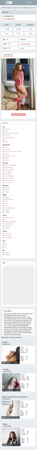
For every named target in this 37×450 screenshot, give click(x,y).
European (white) (25, 44)
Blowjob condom (9, 217)
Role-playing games (9, 208)
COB (6, 245)
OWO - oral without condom (11, 133)
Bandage (7, 210)
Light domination (9, 199)
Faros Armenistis (18, 7)
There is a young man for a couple (13, 151)
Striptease (7, 187)
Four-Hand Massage (10, 176)
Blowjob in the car (9, 224)
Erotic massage (8, 167)
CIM (5, 243)
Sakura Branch (8, 182)
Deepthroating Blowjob (10, 221)
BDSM (6, 201)
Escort (6, 147)
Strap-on (7, 205)
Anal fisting (7, 235)
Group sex (7, 135)
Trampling (7, 212)
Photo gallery (8, 54)
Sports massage (9, 178)
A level (6, 131)
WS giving (7, 252)
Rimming (7, 160)
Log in (31, 2)
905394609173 (9, 16)
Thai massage (8, 171)
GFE (6, 219)
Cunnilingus (7, 226)
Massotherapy (8, 173)
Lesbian (7, 192)
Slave (6, 203)
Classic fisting (8, 233)
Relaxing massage (9, 180)
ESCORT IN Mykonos (6, 7)
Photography (8, 149)
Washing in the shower (10, 155)
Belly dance (7, 189)
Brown (22, 48)
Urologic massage (9, 169)
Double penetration (9, 137)
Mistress (7, 197)
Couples (7, 153)
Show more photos (18, 114)
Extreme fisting (8, 237)
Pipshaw (7, 158)
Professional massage (10, 165)
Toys (6, 139)
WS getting (7, 254)
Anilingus (7, 228)
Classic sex (7, 129)
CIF (5, 247)
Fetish (6, 142)
